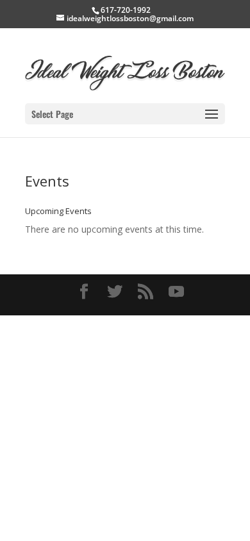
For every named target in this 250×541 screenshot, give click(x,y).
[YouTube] (176, 292)
